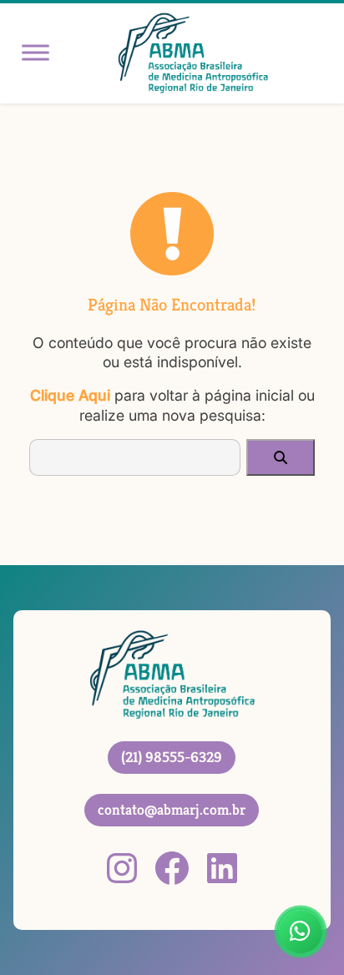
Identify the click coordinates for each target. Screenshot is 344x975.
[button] (280, 457)
